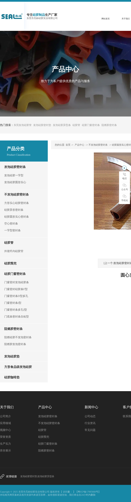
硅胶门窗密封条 (91, 125)
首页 (68, 145)
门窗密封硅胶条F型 (16, 289)
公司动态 (90, 416)
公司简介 (5, 416)
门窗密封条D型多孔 (16, 296)
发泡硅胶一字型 (13, 175)
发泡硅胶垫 (12, 356)
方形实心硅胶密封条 (16, 202)
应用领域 (5, 423)
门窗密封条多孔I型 (15, 309)
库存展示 (5, 450)
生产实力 (5, 443)
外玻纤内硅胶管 (13, 251)
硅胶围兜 (10, 263)
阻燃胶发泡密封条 (15, 344)
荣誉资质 (5, 436)
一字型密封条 (12, 230)
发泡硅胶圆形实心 (15, 182)
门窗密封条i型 (12, 302)
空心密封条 (11, 223)
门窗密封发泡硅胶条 (16, 282)
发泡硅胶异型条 (62, 125)
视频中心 (5, 429)
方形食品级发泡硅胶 (18, 367)
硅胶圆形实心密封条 (16, 216)
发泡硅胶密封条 (15, 167)
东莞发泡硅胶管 (23, 125)
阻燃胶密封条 (109, 125)
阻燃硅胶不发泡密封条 (18, 337)
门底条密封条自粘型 (16, 316)
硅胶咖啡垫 (12, 377)
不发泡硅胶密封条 (16, 194)
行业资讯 (90, 423)
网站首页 (105, 18)
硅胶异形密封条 (13, 209)
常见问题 (90, 429)
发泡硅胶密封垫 (42, 125)
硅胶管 (76, 125)
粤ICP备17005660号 (88, 492)
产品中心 (79, 145)
